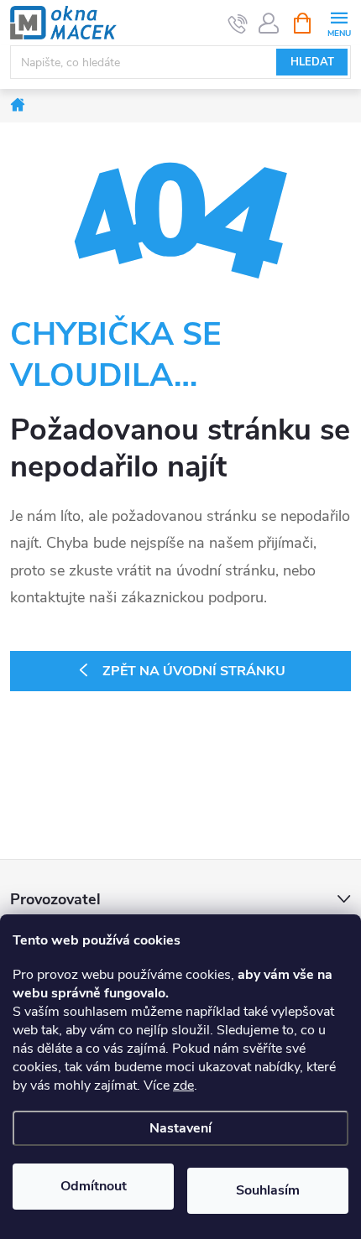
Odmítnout (93, 1186)
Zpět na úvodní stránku (193, 671)
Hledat (312, 62)
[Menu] (339, 22)
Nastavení (180, 1128)
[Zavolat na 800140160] (238, 23)
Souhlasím (268, 1190)
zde (183, 1085)
